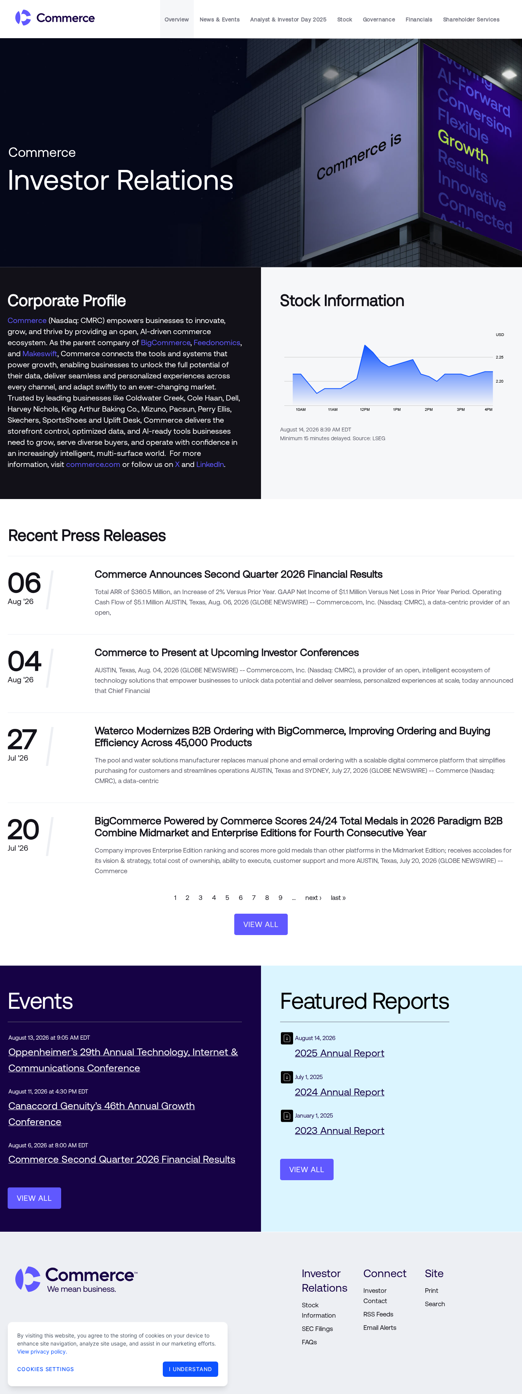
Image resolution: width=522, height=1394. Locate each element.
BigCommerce (165, 342)
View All (261, 924)
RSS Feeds (378, 1314)
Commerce (27, 320)
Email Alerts (379, 1327)
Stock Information (319, 1310)
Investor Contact (375, 1296)
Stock (344, 19)
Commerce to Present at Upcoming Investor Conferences (227, 652)
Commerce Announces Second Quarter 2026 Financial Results (239, 574)
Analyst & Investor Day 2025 (288, 19)
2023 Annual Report (288, 1117)
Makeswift (40, 353)
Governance (379, 19)
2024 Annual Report (288, 1079)
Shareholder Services (471, 19)
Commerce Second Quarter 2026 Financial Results (121, 1159)
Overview (177, 19)
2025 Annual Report (288, 1040)
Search (435, 1304)
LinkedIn (210, 464)
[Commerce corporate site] (51, 19)
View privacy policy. (42, 1351)
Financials (419, 19)
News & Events (220, 19)
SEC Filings (317, 1329)
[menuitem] (177, 19)
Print (431, 1290)
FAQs (309, 1342)
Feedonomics (217, 342)
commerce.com (93, 464)
